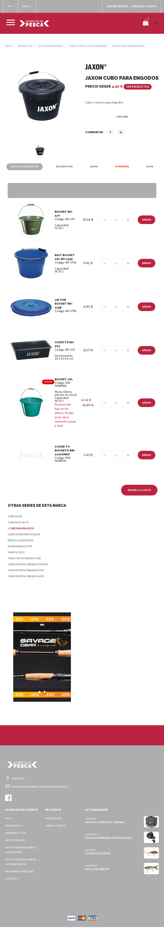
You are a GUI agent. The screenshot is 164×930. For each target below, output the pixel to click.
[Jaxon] (96, 67)
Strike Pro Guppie (97, 853)
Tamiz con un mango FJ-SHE (24, 558)
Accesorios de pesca (50, 45)
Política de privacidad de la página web (20, 850)
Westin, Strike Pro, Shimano (105, 822)
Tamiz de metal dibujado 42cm (26, 576)
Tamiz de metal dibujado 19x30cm (28, 564)
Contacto (11, 878)
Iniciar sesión (53, 818)
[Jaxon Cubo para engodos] (42, 95)
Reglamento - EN (15, 832)
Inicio (8, 45)
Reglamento (13, 825)
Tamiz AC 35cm (16, 552)
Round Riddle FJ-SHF (20, 546)
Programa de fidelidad (19, 871)
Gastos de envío (15, 840)
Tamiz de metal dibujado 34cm (26, 570)
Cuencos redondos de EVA (24, 534)
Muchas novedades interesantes (108, 838)
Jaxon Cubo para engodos (129, 45)
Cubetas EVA (15, 516)
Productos (25, 45)
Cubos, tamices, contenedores (88, 45)
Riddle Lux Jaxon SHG (20, 540)
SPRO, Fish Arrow (97, 869)
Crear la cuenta (55, 825)
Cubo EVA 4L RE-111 (18, 522)
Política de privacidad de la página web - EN (20, 862)
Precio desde (117, 86)
